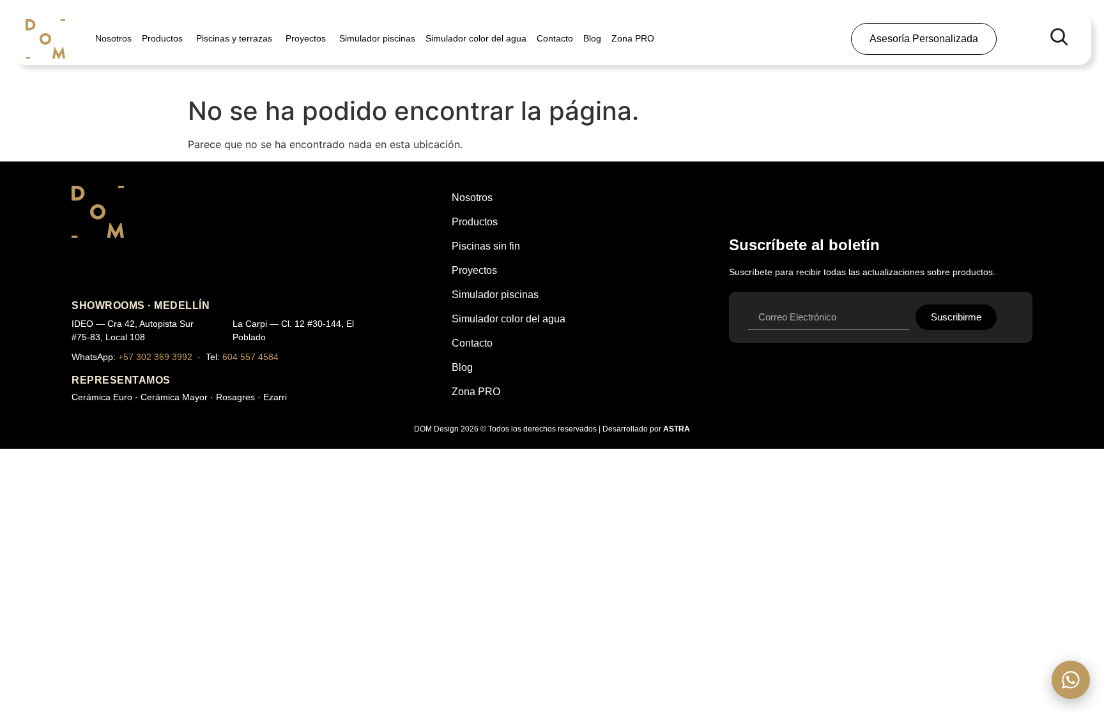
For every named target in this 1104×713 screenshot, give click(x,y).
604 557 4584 (250, 357)
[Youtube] (119, 270)
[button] (1059, 36)
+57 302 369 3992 (155, 357)
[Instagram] (84, 270)
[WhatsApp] (1071, 680)
